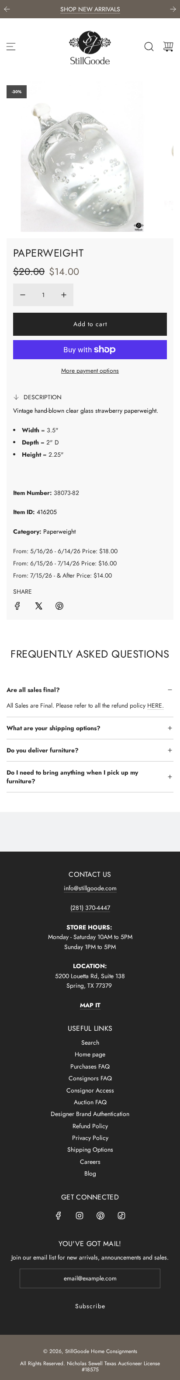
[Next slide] (173, 9)
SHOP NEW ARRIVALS (90, 9)
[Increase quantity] (63, 294)
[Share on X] (38, 607)
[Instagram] (79, 1215)
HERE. (155, 705)
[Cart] (168, 46)
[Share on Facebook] (17, 607)
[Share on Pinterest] (59, 607)
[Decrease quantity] (22, 294)
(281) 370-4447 (90, 907)
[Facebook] (58, 1215)
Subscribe (90, 1306)
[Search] (149, 46)
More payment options (90, 370)
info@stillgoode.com (90, 888)
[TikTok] (121, 1215)
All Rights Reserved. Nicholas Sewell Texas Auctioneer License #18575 (90, 1366)
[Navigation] (11, 46)
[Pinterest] (100, 1215)
